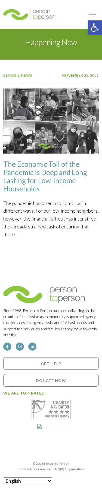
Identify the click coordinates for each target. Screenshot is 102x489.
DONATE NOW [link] (51, 380)
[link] (95, 27)
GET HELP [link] (51, 363)
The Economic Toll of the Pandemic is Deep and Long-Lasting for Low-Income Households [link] (46, 176)
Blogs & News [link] (17, 75)
